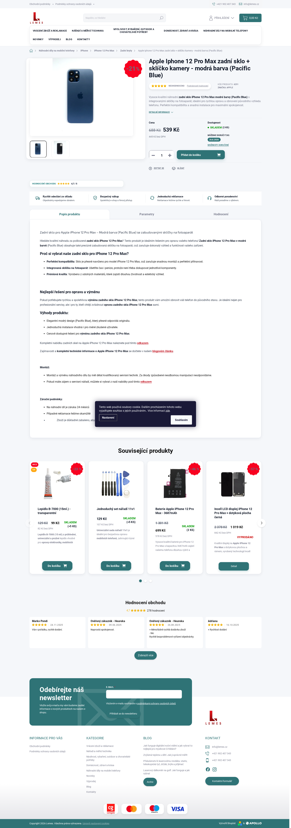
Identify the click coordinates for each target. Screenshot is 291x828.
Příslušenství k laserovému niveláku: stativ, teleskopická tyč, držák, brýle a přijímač (165, 763)
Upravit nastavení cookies (96, 823)
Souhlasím (181, 420)
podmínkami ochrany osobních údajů (156, 703)
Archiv (150, 782)
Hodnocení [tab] (221, 214)
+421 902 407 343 (221, 753)
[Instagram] (214, 768)
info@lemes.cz (219, 747)
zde (168, 410)
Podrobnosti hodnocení (197, 86)
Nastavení (108, 417)
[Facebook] (207, 768)
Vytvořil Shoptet (227, 823)
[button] (140, 580)
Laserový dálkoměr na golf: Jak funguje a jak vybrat (166, 772)
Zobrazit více (145, 655)
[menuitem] (50, 30)
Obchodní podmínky (39, 4)
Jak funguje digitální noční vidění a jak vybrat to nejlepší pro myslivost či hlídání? (167, 747)
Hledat (161, 18)
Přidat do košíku (191, 155)
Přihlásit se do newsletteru (123, 713)
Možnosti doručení (218, 145)
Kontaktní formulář (222, 781)
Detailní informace (159, 112)
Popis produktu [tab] (69, 214)
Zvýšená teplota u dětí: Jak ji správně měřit (165, 755)
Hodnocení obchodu (145, 602)
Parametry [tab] (146, 214)
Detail (234, 566)
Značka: (225, 87)
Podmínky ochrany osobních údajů (73, 4)
